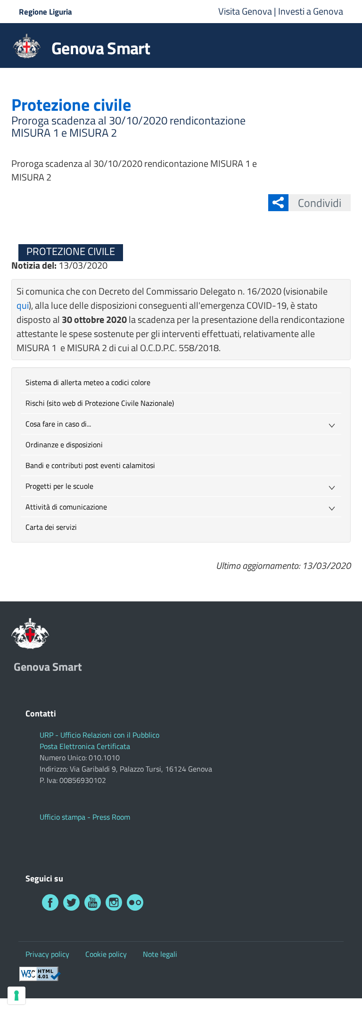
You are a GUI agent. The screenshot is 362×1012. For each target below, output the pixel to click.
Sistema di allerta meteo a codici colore (87, 382)
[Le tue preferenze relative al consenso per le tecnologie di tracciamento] (16, 995)
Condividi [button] (319, 202)
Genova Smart (100, 48)
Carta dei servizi (51, 527)
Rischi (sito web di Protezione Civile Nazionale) (99, 403)
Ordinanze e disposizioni (64, 444)
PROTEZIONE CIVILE (70, 251)
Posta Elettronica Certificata (85, 746)
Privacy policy (47, 954)
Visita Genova (246, 11)
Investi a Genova (310, 11)
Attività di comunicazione (66, 506)
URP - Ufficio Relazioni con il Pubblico (99, 734)
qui (22, 305)
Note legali (160, 954)
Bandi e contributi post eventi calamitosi (90, 465)
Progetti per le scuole (59, 486)
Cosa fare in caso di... (58, 423)
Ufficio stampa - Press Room (85, 817)
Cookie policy (106, 954)
